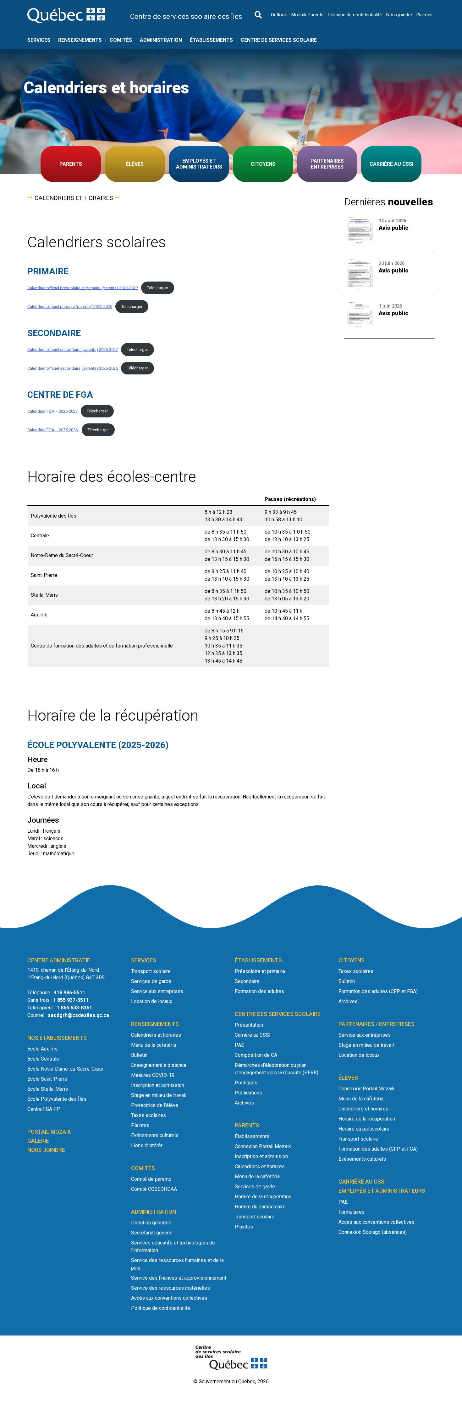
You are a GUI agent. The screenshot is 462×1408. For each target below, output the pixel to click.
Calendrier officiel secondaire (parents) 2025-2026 (72, 368)
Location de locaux (151, 1001)
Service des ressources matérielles (170, 1288)
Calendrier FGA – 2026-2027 (52, 411)
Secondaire (247, 981)
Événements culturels (155, 1135)
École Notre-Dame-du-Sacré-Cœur (65, 1069)
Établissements (211, 40)
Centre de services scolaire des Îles (186, 16)
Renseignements (80, 40)
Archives (244, 1103)
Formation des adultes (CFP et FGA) (378, 991)
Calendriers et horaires (156, 1035)
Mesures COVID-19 (152, 1075)
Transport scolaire (151, 971)
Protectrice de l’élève (154, 1105)
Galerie (38, 1141)
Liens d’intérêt (146, 1145)
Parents (70, 164)
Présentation (249, 1025)
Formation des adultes (259, 991)
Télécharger (157, 287)
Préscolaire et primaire (260, 971)
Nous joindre (399, 15)
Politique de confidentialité (355, 15)
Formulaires (351, 1212)
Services (38, 40)
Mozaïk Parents (307, 15)
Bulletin (139, 1055)
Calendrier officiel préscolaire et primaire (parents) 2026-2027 (82, 287)
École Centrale (43, 1059)
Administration (161, 40)
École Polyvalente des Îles (56, 1099)
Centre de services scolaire (279, 40)
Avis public (393, 227)
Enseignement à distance (158, 1065)
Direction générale (151, 1223)
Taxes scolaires (148, 1115)
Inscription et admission (157, 1085)
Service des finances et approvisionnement (178, 1278)
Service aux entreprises (157, 991)
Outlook (279, 15)
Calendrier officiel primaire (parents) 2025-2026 (69, 306)
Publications (248, 1093)
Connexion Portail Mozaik (263, 1146)
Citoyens (263, 164)
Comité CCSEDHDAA (154, 1189)
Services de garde (151, 981)
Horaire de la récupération (263, 1197)
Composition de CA (256, 1055)
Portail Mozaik (49, 1132)
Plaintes (424, 15)
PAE (239, 1045)
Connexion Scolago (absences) (372, 1232)
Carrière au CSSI (391, 164)
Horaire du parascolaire (260, 1207)
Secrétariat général (152, 1233)
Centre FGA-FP (43, 1109)
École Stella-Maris (47, 1089)
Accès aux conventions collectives (169, 1298)
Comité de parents (151, 1179)
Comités (121, 40)
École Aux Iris (42, 1049)
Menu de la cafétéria (153, 1045)
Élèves (135, 164)
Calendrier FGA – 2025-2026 (53, 429)
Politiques (246, 1083)
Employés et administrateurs (199, 164)
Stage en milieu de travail (158, 1095)
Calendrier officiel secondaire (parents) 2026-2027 (72, 349)
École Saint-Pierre (47, 1079)
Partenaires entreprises (327, 164)
